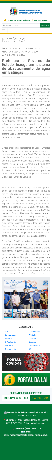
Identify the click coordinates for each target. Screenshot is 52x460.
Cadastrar (40, 398)
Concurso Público (35, 331)
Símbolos (8, 338)
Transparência (10, 349)
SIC (30, 349)
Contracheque (10, 335)
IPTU (6, 331)
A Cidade (32, 335)
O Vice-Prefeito (10, 342)
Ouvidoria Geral (40, 20)
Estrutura (32, 342)
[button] (45, 282)
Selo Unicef (9, 345)
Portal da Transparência (18, 20)
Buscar (45, 25)
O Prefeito (32, 338)
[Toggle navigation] (3, 30)
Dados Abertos (34, 345)
